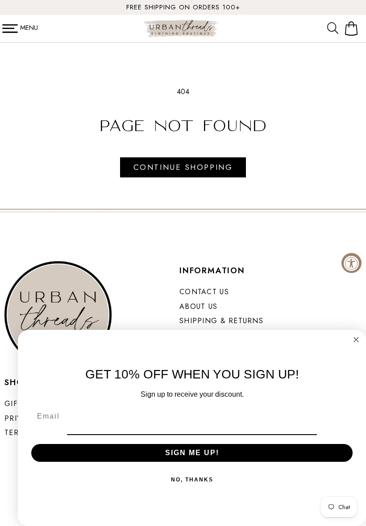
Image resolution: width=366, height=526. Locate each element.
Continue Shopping (183, 167)
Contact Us (204, 292)
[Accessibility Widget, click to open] (351, 263)
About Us (198, 306)
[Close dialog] (356, 339)
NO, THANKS (192, 480)
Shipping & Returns (221, 321)
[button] (334, 28)
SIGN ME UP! (192, 452)
